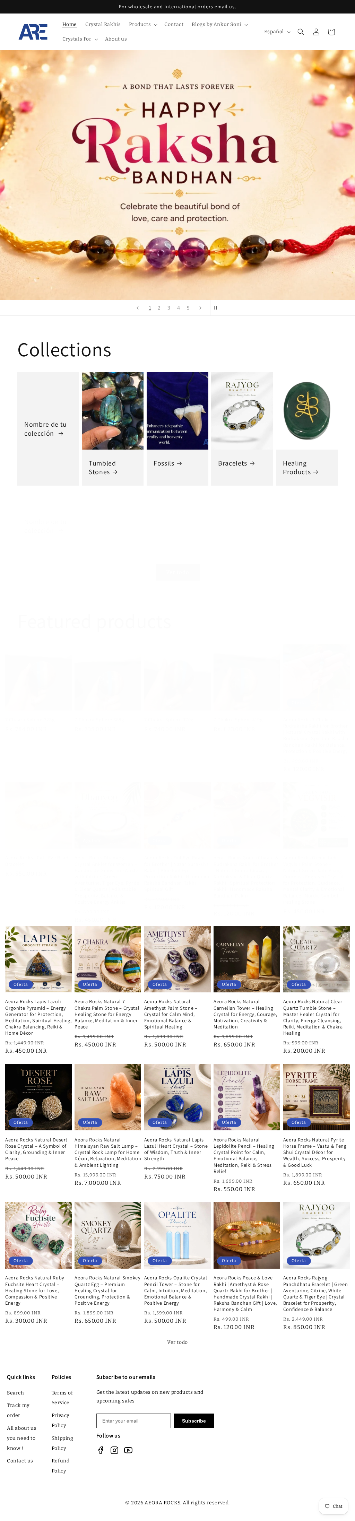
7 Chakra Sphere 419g (238, 719)
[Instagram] (114, 1450)
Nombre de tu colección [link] (45, 428)
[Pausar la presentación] (217, 307)
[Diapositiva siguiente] (200, 307)
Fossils (164, 463)
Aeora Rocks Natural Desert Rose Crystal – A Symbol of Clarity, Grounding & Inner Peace (36, 1149)
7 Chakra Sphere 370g (168, 719)
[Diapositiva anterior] (137, 307)
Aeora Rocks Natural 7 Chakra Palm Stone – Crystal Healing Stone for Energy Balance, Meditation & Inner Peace (107, 1014)
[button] (142, 24)
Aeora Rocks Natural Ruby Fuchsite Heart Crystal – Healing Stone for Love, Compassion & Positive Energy (34, 1290)
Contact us (20, 1461)
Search (15, 1393)
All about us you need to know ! (21, 1438)
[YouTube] (128, 1450)
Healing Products (297, 467)
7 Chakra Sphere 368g (99, 719)
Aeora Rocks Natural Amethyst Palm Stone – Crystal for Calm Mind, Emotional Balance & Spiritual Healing (171, 1014)
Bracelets (232, 463)
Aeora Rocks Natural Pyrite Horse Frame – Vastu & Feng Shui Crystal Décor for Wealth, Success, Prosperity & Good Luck (315, 1152)
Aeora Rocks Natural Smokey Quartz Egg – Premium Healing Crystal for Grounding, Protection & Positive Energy (107, 1290)
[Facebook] (100, 1450)
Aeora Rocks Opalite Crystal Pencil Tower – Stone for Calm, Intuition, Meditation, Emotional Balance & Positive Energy (175, 1290)
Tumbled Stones (102, 467)
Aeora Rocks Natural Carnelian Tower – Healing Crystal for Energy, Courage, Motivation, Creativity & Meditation (245, 1014)
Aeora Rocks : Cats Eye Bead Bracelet (37, 860)
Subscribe (194, 1421)
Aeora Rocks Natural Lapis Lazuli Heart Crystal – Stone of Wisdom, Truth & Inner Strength (176, 1149)
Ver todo (177, 572)
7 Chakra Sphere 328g (29, 719)
